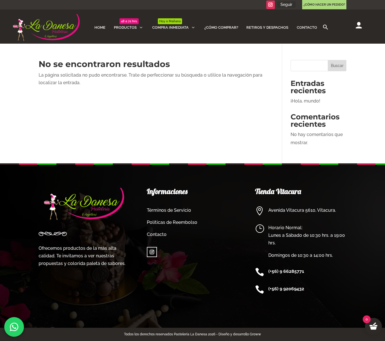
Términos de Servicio (169, 210)
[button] (325, 27)
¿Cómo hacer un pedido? (324, 4)
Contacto (157, 234)
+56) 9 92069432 (287, 288)
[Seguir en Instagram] (270, 5)
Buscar (337, 65)
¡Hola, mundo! (305, 101)
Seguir (286, 4)
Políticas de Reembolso (172, 222)
